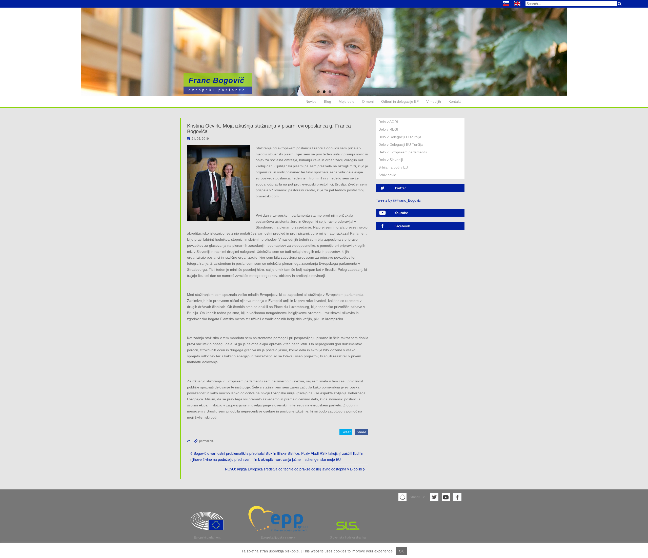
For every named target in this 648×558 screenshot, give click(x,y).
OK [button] (401, 551)
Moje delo (346, 101)
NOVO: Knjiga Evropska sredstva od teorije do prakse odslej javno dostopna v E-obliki (294, 468)
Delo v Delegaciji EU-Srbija (399, 137)
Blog (327, 101)
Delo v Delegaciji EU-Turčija (400, 144)
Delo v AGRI (388, 122)
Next (630, 50)
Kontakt (455, 101)
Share (361, 432)
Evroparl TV (416, 496)
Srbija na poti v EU (393, 167)
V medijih (433, 101)
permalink (206, 441)
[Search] (620, 4)
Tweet (346, 432)
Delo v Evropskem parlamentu (402, 152)
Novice (311, 101)
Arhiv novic (387, 175)
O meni (368, 101)
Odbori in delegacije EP (400, 101)
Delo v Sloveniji (390, 160)
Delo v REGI (388, 129)
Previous (18, 50)
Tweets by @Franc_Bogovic (398, 200)
